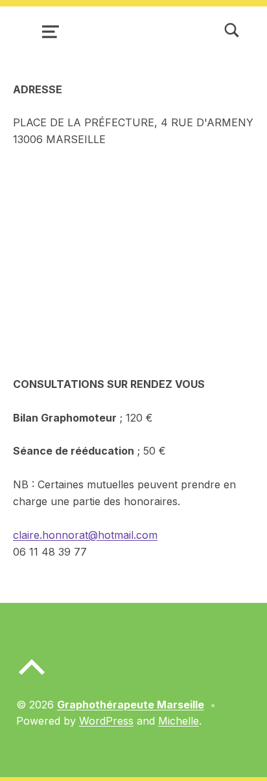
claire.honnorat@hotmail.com (85, 534)
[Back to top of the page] (31, 677)
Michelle (178, 720)
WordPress (106, 720)
